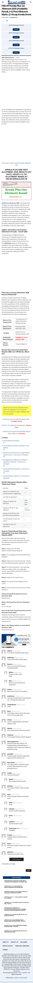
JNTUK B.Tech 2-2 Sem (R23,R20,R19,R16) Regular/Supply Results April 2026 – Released (14, 920)
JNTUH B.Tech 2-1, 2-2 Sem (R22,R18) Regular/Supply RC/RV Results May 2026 (13, 887)
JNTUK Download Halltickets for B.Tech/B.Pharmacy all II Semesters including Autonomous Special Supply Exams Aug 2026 (15, 909)
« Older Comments (16, 859)
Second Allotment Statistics (11, 441)
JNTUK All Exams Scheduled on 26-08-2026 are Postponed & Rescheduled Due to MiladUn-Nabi (15, 881)
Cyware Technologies (20, 978)
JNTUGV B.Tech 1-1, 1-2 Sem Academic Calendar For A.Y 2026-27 (15, 897)
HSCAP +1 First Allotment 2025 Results (13, 425)
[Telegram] (6, 20)
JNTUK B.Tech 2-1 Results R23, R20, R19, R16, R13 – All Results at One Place (15, 931)
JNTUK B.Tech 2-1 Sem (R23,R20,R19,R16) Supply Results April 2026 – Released (15, 926)
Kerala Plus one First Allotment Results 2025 (16, 419)
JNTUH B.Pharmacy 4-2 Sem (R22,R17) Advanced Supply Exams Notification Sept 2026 (15, 892)
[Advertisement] (16, 91)
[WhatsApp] (3, 20)
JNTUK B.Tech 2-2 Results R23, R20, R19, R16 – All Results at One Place (15, 915)
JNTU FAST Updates (21, 972)
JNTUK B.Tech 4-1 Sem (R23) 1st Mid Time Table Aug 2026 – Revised (16, 903)
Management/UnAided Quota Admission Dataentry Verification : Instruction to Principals (15, 462)
